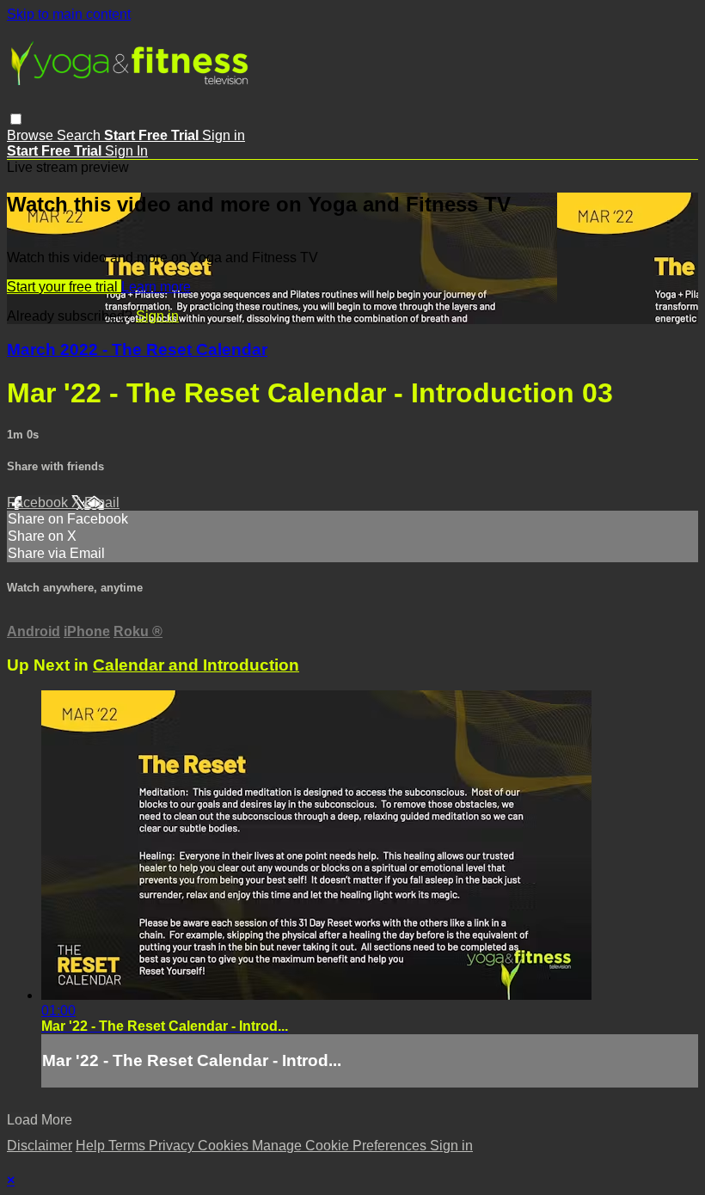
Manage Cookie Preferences (341, 1145)
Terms (128, 1145)
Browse (32, 135)
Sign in (223, 135)
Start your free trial (64, 286)
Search (80, 135)
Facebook (39, 502)
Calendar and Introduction (196, 665)
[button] (15, 119)
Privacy (173, 1145)
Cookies (225, 1145)
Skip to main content (69, 14)
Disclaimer (39, 1145)
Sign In (126, 151)
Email (102, 502)
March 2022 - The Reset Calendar (137, 349)
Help (92, 1145)
